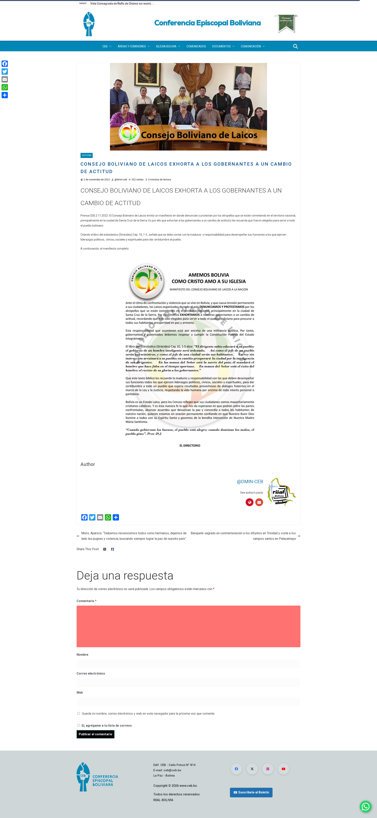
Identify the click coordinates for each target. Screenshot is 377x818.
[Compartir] (5, 95)
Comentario (86, 601)
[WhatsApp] (5, 87)
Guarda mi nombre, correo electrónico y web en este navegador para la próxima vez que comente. (148, 713)
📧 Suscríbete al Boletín (251, 792)
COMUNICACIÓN (251, 46)
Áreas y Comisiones (132, 46)
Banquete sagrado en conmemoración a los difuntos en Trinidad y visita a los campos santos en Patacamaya (243, 536)
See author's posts (251, 492)
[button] (110, 46)
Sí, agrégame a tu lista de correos (106, 725)
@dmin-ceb (120, 179)
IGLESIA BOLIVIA (166, 46)
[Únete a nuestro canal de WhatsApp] (366, 806)
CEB (105, 46)
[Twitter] (5, 71)
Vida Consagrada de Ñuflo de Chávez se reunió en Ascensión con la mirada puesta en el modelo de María (122, 3)
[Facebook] (5, 64)
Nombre (82, 654)
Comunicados (196, 46)
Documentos (221, 46)
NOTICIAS (86, 155)
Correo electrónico (91, 673)
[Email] (5, 79)
